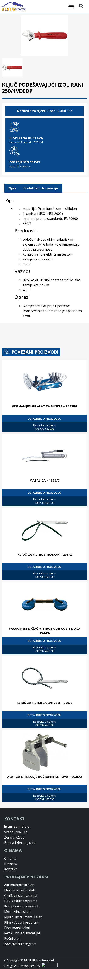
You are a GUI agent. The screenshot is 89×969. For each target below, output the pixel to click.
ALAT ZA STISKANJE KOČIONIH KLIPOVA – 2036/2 (44, 777)
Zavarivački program (20, 944)
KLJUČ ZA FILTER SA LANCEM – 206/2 (44, 702)
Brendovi (11, 863)
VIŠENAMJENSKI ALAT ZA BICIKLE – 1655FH (44, 406)
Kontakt (10, 869)
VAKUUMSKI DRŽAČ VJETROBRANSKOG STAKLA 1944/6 (44, 630)
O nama (10, 858)
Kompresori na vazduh (21, 906)
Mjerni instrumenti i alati (23, 917)
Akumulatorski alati (19, 885)
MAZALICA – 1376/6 (44, 480)
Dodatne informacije (40, 188)
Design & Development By (23, 966)
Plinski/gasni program (21, 922)
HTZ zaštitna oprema (20, 901)
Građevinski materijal (20, 895)
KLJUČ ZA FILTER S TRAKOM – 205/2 (45, 554)
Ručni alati (12, 938)
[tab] (12, 188)
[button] (71, 6)
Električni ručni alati (19, 890)
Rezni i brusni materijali (22, 933)
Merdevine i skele (17, 911)
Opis (12, 188)
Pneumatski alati (17, 927)
